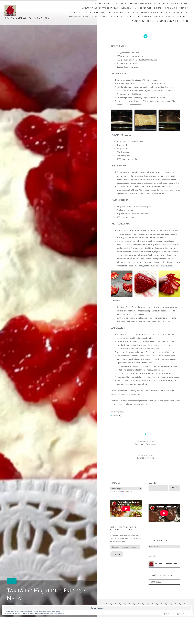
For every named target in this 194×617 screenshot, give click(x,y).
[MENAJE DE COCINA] (157, 604)
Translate (128, 491)
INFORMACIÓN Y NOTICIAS (177, 8)
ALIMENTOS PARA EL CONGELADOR (110, 3)
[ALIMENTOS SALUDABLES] (111, 604)
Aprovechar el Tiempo (168, 21)
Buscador (153, 483)
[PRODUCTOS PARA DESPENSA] (162, 604)
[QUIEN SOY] (152, 604)
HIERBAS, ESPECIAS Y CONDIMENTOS (87, 12)
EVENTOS (158, 8)
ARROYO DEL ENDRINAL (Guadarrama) (172, 3)
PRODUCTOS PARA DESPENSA (174, 12)
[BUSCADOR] (125, 604)
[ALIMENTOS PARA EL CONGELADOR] (106, 604)
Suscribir (117, 554)
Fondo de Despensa (78, 17)
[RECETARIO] (175, 604)
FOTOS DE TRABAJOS (116, 12)
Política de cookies (58, 613)
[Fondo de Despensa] (166, 604)
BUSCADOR (126, 8)
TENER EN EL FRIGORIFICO (178, 17)
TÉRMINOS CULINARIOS (152, 17)
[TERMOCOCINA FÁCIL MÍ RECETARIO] (171, 604)
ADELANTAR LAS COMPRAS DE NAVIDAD (100, 8)
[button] (121, 120)
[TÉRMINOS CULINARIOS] (180, 604)
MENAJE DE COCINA (150, 12)
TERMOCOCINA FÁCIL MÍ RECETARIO (107, 17)
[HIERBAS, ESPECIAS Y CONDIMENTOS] (143, 604)
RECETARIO (132, 17)
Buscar (174, 488)
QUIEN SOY (133, 12)
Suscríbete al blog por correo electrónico (123, 528)
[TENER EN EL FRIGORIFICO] (185, 604)
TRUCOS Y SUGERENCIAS (143, 21)
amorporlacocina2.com (26, 18)
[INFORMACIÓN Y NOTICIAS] (139, 604)
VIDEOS (186, 21)
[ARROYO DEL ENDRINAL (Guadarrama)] (116, 604)
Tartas (11, 581)
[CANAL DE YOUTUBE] (129, 604)
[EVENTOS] (134, 604)
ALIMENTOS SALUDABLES (140, 3)
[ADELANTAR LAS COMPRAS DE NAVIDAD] (120, 604)
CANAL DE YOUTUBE (142, 8)
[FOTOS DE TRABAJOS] (148, 604)
